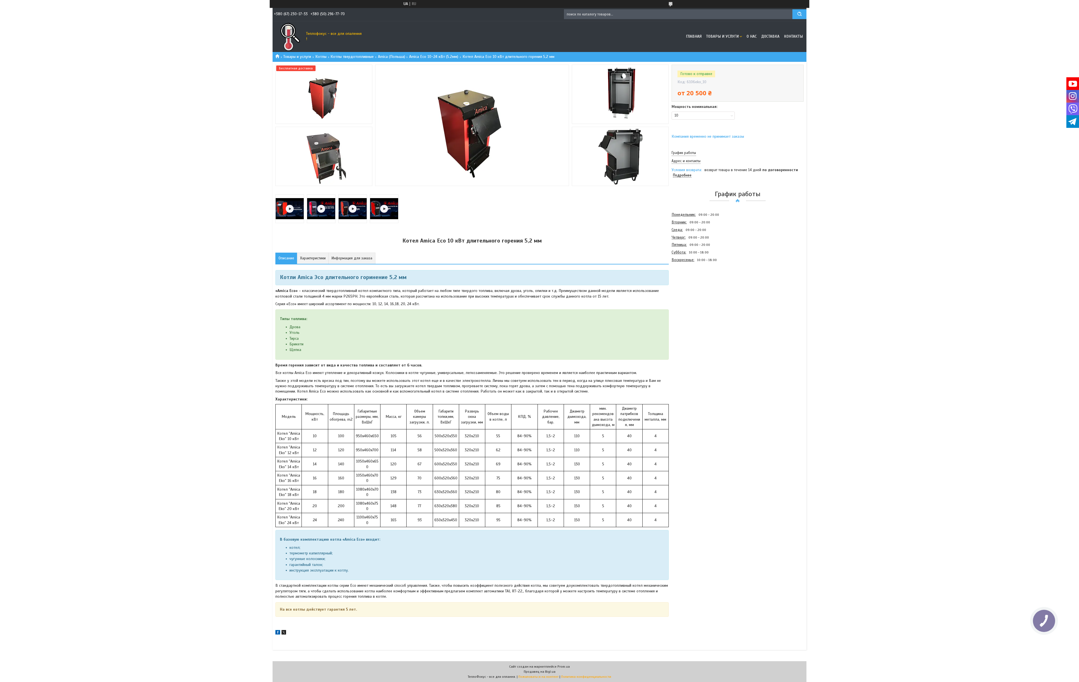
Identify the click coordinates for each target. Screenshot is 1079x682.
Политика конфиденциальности (586, 677)
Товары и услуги (722, 36)
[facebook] (277, 633)
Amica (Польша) (391, 56)
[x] (284, 633)
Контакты (793, 36)
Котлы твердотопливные (352, 56)
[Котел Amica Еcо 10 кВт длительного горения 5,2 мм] (691, 294)
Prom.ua (563, 667)
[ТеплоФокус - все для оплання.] (288, 36)
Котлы (321, 56)
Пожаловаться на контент (538, 677)
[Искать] (799, 14)
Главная (694, 36)
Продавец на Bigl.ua (540, 672)
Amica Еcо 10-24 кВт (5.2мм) (433, 56)
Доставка (770, 36)
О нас (752, 36)
